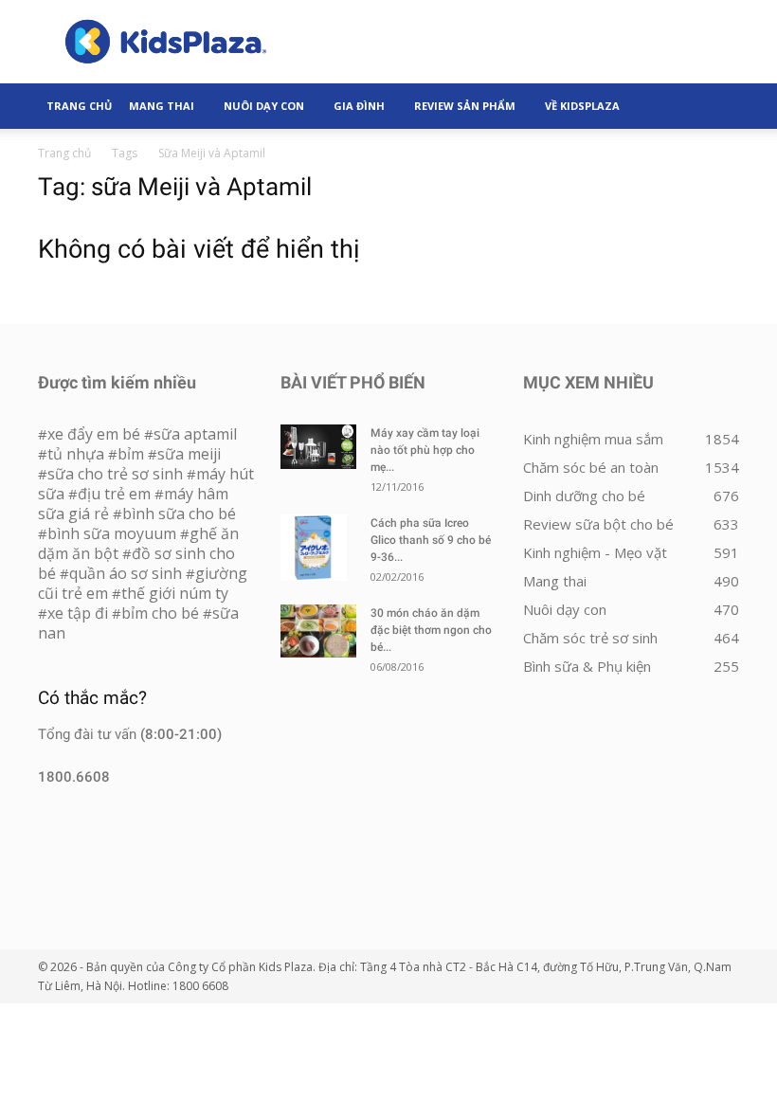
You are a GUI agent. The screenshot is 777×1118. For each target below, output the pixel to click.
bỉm (130, 453)
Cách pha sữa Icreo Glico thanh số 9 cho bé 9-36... (430, 540)
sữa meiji (189, 453)
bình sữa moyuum (111, 533)
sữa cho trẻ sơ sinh (115, 473)
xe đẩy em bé (95, 434)
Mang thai (161, 106)
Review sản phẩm (464, 106)
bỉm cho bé (160, 613)
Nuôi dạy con (264, 106)
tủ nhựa (75, 453)
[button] (716, 106)
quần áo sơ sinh (125, 573)
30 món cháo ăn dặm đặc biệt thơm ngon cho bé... (431, 630)
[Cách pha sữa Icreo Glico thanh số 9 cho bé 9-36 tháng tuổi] (318, 547)
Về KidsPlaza (582, 106)
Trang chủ (64, 153)
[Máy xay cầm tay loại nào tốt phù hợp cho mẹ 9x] (318, 446)
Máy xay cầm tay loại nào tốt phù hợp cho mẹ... (424, 450)
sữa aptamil (195, 434)
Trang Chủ (79, 106)
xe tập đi (77, 613)
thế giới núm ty (174, 593)
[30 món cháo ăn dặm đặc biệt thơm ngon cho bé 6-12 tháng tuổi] (318, 631)
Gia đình (359, 106)
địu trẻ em (114, 493)
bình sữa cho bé (179, 513)
